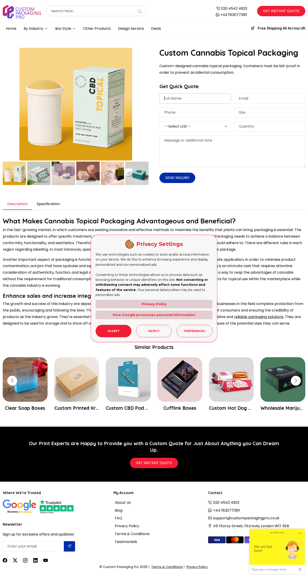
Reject (154, 331)
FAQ (118, 518)
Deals (156, 28)
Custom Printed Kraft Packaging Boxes (27, 408)
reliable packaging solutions (258, 316)
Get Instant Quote (281, 11)
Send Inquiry (177, 177)
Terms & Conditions (132, 533)
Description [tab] (17, 203)
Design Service (131, 28)
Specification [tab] (48, 203)
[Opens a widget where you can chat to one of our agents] (277, 551)
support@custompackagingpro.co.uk (246, 518)
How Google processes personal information (154, 315)
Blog (118, 510)
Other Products (97, 28)
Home (11, 28)
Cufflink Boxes (131, 408)
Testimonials (126, 541)
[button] (296, 381)
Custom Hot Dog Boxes (182, 408)
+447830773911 (233, 14)
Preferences (194, 331)
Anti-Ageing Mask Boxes (285, 408)
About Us (123, 502)
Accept (114, 331)
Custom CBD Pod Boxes (79, 408)
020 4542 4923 (234, 8)
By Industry (33, 28)
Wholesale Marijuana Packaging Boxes (233, 408)
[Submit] (69, 546)
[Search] (139, 11)
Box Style (63, 28)
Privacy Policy (127, 526)
